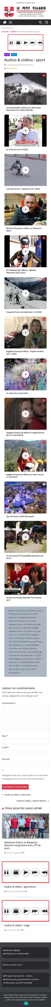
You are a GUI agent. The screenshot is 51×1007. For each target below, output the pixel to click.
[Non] (48, 999)
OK (26, 1003)
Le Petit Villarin (28, 65)
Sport (7, 54)
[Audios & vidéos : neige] (25, 910)
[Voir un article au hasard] (46, 22)
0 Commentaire (11, 68)
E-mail (5, 747)
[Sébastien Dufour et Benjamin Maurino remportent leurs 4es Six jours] (25, 826)
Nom (5, 736)
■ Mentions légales (11, 950)
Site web (5, 759)
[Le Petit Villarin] (5, 22)
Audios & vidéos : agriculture (20, 886)
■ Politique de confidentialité (16, 953)
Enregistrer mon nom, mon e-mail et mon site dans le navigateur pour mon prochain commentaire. (25, 777)
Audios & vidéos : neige (17, 925)
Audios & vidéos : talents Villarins (31, 800)
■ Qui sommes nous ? (13, 964)
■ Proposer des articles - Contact (18, 976)
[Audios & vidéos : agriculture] (25, 872)
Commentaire (9, 703)
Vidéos (14, 54)
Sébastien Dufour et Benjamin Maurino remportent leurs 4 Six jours (22, 845)
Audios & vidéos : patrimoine (18, 794)
